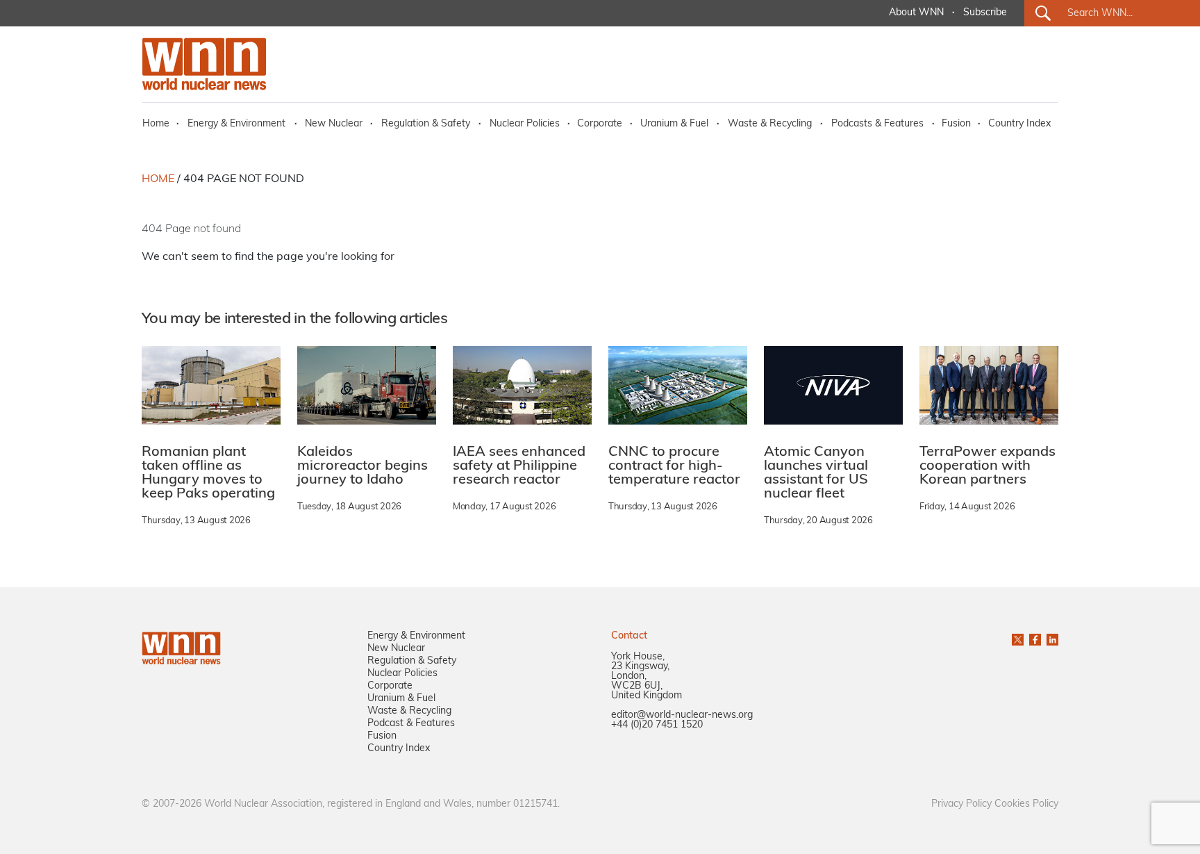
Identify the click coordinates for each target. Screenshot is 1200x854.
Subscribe (985, 13)
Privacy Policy (961, 804)
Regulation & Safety (425, 124)
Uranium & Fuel (674, 124)
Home (155, 124)
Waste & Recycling (770, 124)
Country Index (1019, 124)
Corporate (599, 124)
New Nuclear (333, 124)
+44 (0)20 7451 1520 (657, 725)
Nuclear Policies (525, 124)
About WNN (916, 13)
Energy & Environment (236, 124)
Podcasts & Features (877, 124)
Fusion (956, 124)
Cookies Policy (1026, 804)
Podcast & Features (411, 723)
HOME (158, 179)
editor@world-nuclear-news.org (682, 715)
